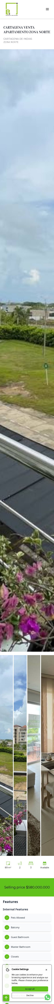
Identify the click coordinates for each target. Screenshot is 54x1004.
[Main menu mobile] (47, 9)
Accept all (30, 989)
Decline (30, 995)
